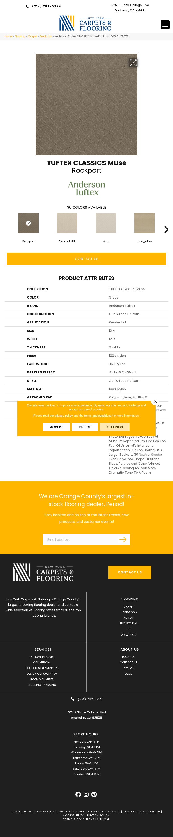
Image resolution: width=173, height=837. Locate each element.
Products (46, 36)
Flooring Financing (42, 685)
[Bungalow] (144, 223)
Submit (123, 539)
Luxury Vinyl (128, 623)
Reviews (128, 668)
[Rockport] (28, 223)
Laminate (129, 618)
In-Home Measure (42, 657)
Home (8, 36)
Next (166, 223)
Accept (56, 427)
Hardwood (129, 612)
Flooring (20, 36)
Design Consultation (42, 674)
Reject (85, 427)
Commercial (42, 662)
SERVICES (43, 649)
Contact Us (86, 258)
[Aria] (105, 223)
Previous (6, 223)
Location (128, 657)
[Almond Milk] (67, 223)
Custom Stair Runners (42, 668)
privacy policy (64, 415)
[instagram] (86, 794)
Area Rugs (128, 635)
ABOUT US (130, 649)
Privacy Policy (98, 815)
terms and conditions (98, 415)
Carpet (32, 36)
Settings (114, 427)
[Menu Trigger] (165, 24)
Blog (128, 674)
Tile (128, 629)
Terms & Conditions (78, 819)
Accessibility (73, 815)
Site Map (103, 819)
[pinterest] (94, 794)
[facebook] (78, 794)
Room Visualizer (42, 679)
